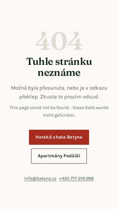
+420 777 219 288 (76, 178)
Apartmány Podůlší (59, 156)
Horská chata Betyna (59, 137)
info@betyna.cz (40, 178)
